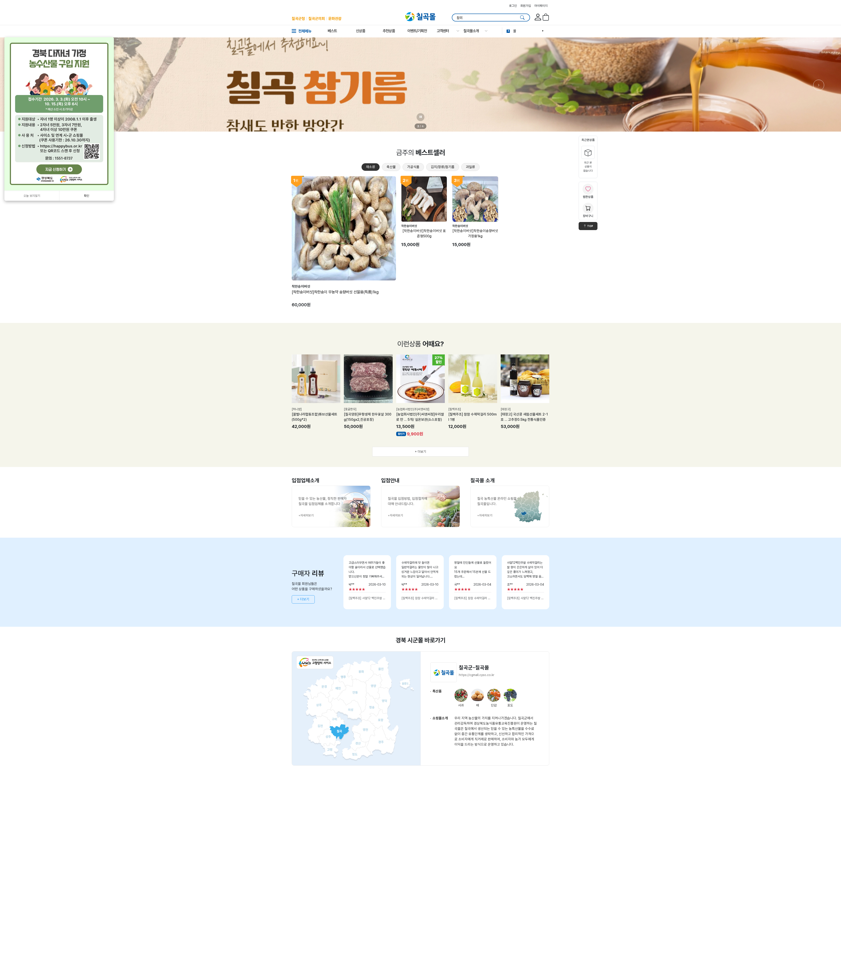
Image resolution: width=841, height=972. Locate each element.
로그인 (513, 5)
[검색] (522, 17)
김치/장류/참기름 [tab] (442, 167)
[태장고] (506, 409)
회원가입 (525, 5)
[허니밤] (297, 409)
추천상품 (389, 30)
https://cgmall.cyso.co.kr (476, 675)
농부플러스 (520, 31)
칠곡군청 (298, 18)
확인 (86, 195)
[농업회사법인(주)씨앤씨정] (412, 409)
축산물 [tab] (391, 167)
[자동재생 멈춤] (420, 117)
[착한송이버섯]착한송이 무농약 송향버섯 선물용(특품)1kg (335, 292)
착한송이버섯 (301, 286)
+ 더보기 (420, 452)
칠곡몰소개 (471, 30)
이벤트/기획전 (417, 30)
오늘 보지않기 (31, 195)
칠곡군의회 (316, 18)
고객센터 (443, 30)
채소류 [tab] (370, 167)
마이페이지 (541, 5)
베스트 (332, 30)
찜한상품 (588, 197)
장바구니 (588, 216)
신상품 (360, 30)
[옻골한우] (350, 409)
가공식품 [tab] (413, 167)
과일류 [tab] (470, 167)
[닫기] (107, 42)
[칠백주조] (454, 409)
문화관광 (334, 18)
